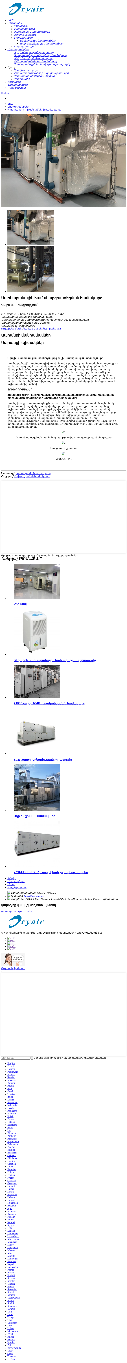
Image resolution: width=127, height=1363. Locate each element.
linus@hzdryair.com (34, 896)
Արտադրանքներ (18, 106)
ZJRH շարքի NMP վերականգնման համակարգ (49, 703)
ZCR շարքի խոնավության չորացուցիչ (43, 759)
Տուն (10, 103)
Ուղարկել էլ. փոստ (13, 968)
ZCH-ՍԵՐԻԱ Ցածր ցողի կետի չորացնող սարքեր (51, 872)
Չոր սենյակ (22, 604)
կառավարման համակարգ (33, 473)
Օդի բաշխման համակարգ (32, 476)
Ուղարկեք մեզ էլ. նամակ (17, 328)
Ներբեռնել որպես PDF (47, 328)
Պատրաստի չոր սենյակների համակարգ (34, 109)
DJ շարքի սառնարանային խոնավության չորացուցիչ (55, 660)
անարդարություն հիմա (16, 911)
